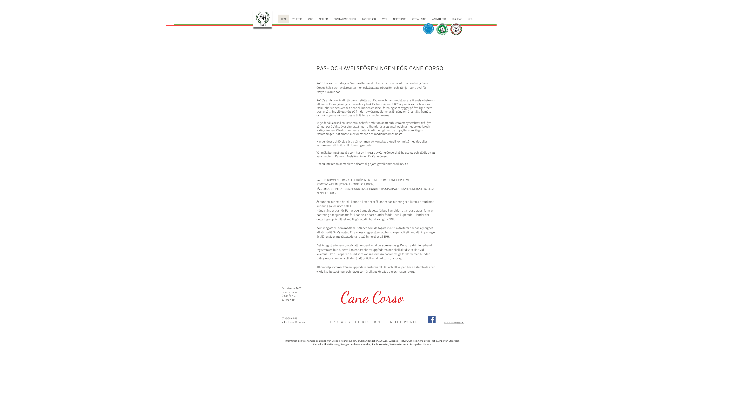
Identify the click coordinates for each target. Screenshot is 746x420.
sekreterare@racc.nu (293, 322)
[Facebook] (432, 319)
